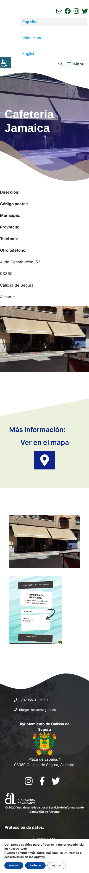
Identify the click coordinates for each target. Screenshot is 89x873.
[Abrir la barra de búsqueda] (60, 64)
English (28, 53)
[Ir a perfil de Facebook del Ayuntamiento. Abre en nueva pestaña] (67, 11)
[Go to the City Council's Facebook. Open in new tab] (42, 781)
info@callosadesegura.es (37, 710)
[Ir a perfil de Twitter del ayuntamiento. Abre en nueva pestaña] (85, 11)
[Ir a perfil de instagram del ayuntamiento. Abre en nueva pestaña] (76, 11)
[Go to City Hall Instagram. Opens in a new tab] (28, 781)
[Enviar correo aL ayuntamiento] (59, 11)
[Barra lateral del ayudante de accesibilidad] (5, 62)
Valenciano (32, 38)
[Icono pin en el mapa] (44, 460)
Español (30, 22)
